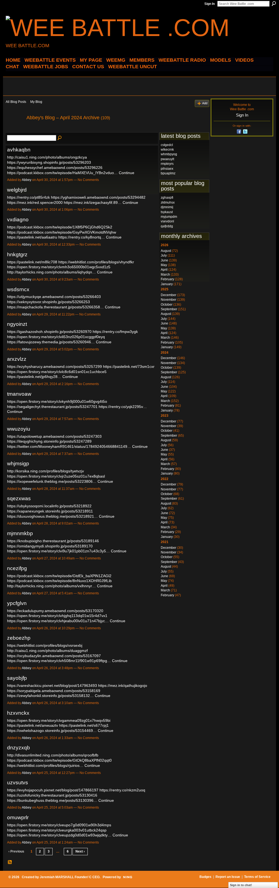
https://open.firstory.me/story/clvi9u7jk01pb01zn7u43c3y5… (58, 551)
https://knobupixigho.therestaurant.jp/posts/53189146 (53, 541)
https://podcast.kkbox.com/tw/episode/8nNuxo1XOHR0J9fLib (59, 581)
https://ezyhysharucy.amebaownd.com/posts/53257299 (54, 366)
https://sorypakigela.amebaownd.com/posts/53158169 (53, 691)
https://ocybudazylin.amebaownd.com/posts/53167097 (54, 656)
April (164, 270)
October (166, 304)
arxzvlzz (16, 359)
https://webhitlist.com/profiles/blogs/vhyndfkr (96, 262)
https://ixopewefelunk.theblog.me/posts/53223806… (51, 481)
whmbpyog (169, 154)
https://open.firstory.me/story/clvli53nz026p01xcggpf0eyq (56, 337)
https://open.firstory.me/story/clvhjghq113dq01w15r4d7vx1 (57, 615)
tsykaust (167, 212)
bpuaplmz (168, 173)
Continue (126, 173)
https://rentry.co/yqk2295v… (123, 406)
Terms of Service (257, 877)
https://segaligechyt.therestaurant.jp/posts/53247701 (52, 406)
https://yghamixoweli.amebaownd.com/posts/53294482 (98, 197)
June (164, 260)
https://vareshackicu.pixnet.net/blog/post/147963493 (52, 685)
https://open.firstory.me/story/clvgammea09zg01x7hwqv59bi (58, 720)
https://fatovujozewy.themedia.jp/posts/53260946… (51, 342)
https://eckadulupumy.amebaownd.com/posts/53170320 (55, 611)
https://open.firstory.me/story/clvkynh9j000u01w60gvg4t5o (57, 401)
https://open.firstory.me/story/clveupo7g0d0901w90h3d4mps (59, 825)
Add (204, 103)
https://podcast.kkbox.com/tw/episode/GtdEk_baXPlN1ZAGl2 (59, 576)
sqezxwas (19, 498)
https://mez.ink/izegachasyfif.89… (93, 202)
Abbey (26, 180)
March (165, 274)
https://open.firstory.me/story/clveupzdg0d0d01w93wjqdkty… (59, 835)
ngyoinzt (17, 324)
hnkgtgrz (17, 254)
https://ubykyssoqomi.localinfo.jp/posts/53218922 (49, 506)
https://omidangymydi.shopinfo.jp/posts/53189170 (50, 546)
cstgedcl (167, 145)
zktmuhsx (168, 202)
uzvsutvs (17, 782)
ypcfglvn (17, 603)
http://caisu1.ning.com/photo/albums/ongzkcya (47, 157)
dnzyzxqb (18, 747)
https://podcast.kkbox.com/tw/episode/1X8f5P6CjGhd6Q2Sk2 (59, 227)
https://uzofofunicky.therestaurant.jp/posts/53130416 (52, 795)
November (168, 300)
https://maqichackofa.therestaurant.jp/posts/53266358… (55, 307)
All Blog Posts (16, 102)
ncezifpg (17, 568)
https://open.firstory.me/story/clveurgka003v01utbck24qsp (57, 830)
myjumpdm (169, 217)
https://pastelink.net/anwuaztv (32, 725)
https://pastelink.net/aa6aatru (32, 237)
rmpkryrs (167, 164)
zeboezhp (19, 638)
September (169, 309)
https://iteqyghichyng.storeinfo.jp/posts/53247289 (49, 441)
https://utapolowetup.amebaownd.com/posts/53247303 (54, 436)
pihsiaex (167, 169)
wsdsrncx (18, 289)
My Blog (36, 102)
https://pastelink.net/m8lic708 (32, 262)
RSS (10, 862)
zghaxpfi (167, 197)
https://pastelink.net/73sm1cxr (128, 366)
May (164, 265)
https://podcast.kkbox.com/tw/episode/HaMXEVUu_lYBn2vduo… (62, 173)
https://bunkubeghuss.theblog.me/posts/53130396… (52, 800)
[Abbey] (14, 130)
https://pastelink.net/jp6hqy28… (34, 376)
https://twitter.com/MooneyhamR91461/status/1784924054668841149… (69, 446)
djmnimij (167, 207)
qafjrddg (167, 226)
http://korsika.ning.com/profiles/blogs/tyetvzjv (45, 471)
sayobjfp (17, 678)
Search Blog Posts (59, 138)
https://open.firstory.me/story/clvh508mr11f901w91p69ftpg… (59, 660)
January (167, 284)
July (164, 255)
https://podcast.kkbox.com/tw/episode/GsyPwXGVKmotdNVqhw (61, 232)
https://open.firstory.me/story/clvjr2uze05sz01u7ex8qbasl (56, 476)
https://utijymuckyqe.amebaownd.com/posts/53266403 (54, 296)
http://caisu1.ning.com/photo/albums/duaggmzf (47, 650)
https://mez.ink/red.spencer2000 (35, 202)
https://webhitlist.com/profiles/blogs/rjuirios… (45, 765)
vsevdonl (167, 221)
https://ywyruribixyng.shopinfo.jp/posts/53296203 (49, 162)
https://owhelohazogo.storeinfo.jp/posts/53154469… (52, 730)
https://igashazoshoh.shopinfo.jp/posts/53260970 (49, 331)
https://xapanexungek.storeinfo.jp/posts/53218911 (50, 511)
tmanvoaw (19, 394)
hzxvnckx (18, 713)
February (167, 279)
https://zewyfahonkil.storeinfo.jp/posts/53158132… (50, 695)
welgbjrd (17, 190)
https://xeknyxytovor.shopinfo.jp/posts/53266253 (48, 302)
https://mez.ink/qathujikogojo (122, 685)
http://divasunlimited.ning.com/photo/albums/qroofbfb (52, 755)
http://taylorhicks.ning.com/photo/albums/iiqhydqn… (51, 272)
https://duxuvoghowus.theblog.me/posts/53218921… (52, 516)
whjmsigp (18, 463)
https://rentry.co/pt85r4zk (28, 197)
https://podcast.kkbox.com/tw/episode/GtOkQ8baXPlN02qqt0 (59, 760)
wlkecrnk (167, 149)
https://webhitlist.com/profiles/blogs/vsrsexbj (44, 645)
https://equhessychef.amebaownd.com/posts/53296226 (54, 167)
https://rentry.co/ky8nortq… (81, 237)
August (166, 251)
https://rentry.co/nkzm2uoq (122, 790)
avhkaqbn (19, 150)
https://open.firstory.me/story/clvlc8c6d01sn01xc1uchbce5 (57, 371)
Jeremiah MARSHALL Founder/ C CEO (69, 877)
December (168, 295)
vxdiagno (18, 219)
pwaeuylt (167, 159)
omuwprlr (18, 817)
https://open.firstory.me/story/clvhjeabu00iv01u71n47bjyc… (58, 621)
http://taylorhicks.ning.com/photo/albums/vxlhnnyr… (51, 586)
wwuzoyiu (18, 429)
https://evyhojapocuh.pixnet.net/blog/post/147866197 (52, 790)
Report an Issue (228, 877)
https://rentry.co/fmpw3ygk (115, 331)
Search (274, 3)
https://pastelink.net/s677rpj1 (84, 725)
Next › (80, 851)
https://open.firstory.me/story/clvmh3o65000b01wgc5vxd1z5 (58, 267)
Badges (205, 877)
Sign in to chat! (241, 885)
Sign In (209, 4)
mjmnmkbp (20, 533)
